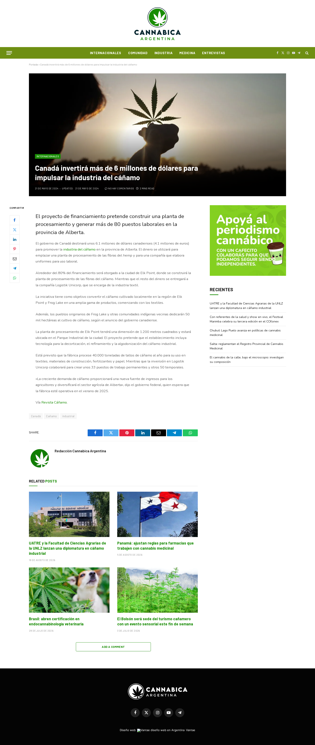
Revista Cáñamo (54, 402)
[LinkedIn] (15, 239)
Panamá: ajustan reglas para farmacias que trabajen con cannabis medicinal (155, 546)
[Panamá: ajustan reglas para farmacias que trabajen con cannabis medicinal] (157, 514)
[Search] (306, 53)
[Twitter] (15, 230)
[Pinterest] (15, 249)
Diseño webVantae (157, 730)
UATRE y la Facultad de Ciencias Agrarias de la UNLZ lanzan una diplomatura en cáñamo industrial (67, 548)
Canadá (36, 416)
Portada (33, 64)
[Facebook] (15, 220)
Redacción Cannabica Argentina (80, 451)
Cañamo (51, 416)
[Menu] (9, 53)
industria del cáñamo (79, 249)
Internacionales (105, 53)
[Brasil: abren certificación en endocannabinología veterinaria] (69, 590)
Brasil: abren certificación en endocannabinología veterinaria (56, 621)
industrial (68, 416)
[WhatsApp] (15, 278)
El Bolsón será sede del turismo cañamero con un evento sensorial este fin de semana (155, 621)
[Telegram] (15, 268)
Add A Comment (113, 647)
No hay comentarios (121, 188)
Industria (163, 53)
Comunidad (138, 53)
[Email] (15, 259)
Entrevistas (213, 53)
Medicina (187, 53)
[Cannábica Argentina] (157, 23)
